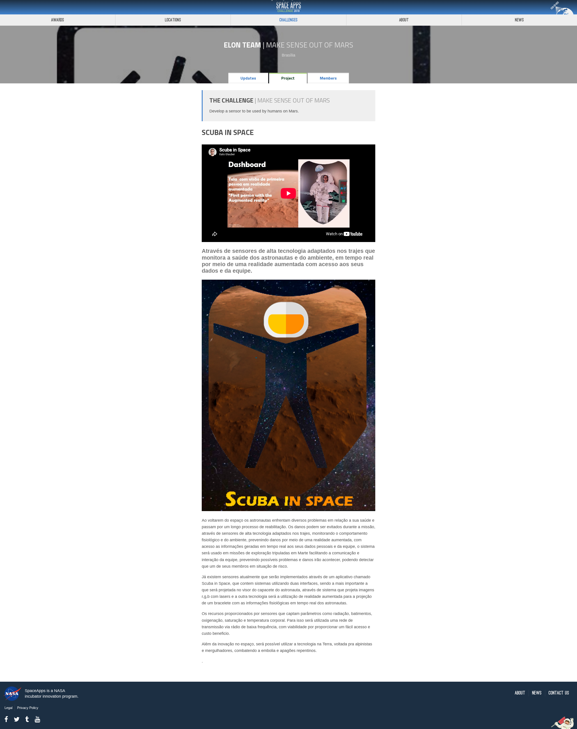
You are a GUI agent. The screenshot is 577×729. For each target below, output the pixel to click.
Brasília (288, 55)
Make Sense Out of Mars (309, 44)
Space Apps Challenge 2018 (288, 7)
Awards (57, 20)
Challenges (288, 20)
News (519, 20)
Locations (173, 20)
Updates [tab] (248, 78)
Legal (8, 708)
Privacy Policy (27, 708)
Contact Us (559, 693)
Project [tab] (288, 78)
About (404, 20)
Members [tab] (328, 78)
